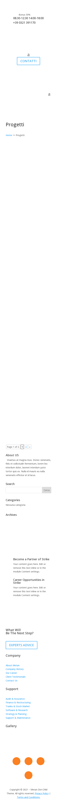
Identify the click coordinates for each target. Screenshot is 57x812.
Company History (15, 669)
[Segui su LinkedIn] (40, 761)
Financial (22, 170)
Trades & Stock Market (18, 706)
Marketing (33, 264)
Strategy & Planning (16, 713)
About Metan (12, 665)
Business (22, 217)
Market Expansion (20, 355)
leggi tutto (14, 197)
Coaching (33, 217)
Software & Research (17, 710)
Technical (14, 174)
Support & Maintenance (18, 717)
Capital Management (21, 261)
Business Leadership (21, 308)
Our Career (11, 672)
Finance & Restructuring (18, 702)
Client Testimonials (15, 676)
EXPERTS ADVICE (21, 645)
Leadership (33, 170)
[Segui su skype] (28, 775)
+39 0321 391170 (24, 22)
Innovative (15, 167)
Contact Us (11, 680)
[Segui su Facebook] (16, 761)
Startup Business (19, 402)
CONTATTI (28, 61)
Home (9, 135)
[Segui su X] (28, 761)
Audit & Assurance (15, 698)
